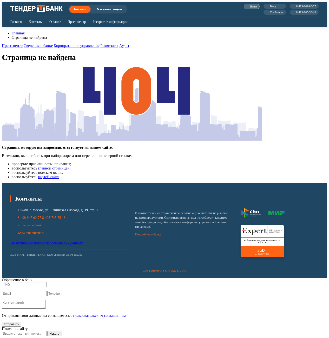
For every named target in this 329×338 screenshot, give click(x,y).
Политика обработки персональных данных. (47, 243)
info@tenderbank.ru (31, 225)
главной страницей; (54, 168)
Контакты (35, 22)
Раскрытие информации (110, 22)
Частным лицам (109, 9)
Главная (16, 22)
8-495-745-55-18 (306, 12)
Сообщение (276, 12)
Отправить (11, 324)
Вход (273, 6)
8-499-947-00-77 (306, 6)
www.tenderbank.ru (31, 233)
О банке (55, 22)
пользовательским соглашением (99, 315)
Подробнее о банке (148, 234)
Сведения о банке (38, 46)
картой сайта (48, 177)
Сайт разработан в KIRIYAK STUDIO (164, 270)
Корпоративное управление (76, 46)
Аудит (124, 46)
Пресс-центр (77, 22)
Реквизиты (109, 46)
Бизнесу (80, 9)
